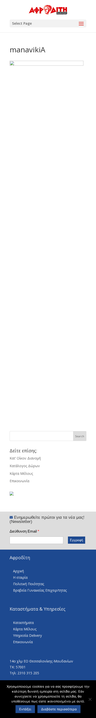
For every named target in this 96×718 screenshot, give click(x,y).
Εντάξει (25, 709)
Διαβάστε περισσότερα (59, 709)
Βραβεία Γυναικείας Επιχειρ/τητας (40, 590)
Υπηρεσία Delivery (27, 635)
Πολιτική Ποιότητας (28, 583)
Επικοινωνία (19, 481)
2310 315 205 (28, 673)
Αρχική (18, 571)
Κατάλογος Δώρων (25, 465)
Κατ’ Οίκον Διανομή (25, 458)
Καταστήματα (23, 622)
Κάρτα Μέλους (21, 473)
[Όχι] (89, 699)
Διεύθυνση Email (24, 531)
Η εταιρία (20, 577)
